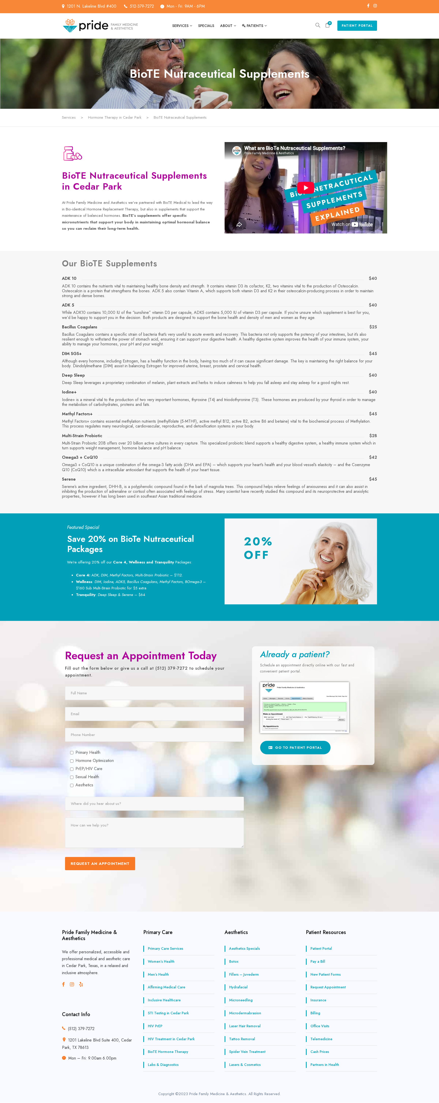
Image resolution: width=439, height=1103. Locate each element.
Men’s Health (158, 974)
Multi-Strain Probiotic (82, 436)
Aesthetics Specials (244, 948)
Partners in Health (324, 1064)
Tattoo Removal (242, 1038)
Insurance (318, 1000)
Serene (69, 479)
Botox (234, 961)
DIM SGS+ (72, 354)
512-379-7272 (142, 6)
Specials (206, 25)
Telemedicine (321, 1038)
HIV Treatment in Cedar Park (171, 1038)
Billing (315, 1013)
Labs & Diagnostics (163, 1064)
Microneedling (241, 1000)
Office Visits (319, 1026)
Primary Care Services (165, 948)
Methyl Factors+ (77, 414)
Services (180, 25)
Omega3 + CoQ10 (80, 457)
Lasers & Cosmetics (245, 1064)
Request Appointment (328, 987)
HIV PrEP (155, 1026)
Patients (255, 25)
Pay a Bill (317, 961)
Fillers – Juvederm (244, 974)
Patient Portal (357, 25)
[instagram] (375, 6)
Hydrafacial (238, 987)
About (226, 25)
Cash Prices (319, 1051)
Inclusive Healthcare (164, 1000)
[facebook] (368, 6)
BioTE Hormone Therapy (168, 1051)
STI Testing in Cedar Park (168, 1013)
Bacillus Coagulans (79, 327)
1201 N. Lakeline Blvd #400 (92, 6)
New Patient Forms (325, 974)
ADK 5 (68, 305)
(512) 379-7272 (81, 1029)
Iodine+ (69, 392)
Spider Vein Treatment (247, 1051)
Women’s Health (161, 961)
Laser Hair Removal (245, 1026)
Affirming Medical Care (166, 987)
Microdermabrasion (245, 1013)
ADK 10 (69, 278)
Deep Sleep (73, 375)
